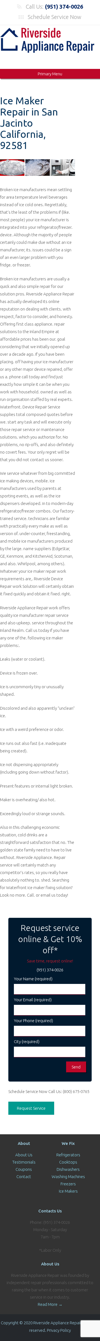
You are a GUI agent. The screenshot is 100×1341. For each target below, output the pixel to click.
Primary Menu (50, 73)
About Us (23, 1154)
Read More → (50, 1304)
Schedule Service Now (54, 17)
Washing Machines (68, 1176)
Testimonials (24, 1162)
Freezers (68, 1183)
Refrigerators (68, 1154)
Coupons (24, 1169)
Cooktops (68, 1162)
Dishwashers (68, 1169)
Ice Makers (68, 1191)
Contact (23, 1176)
